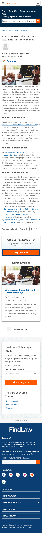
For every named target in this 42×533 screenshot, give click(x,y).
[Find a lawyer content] (38, 496)
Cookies (29, 527)
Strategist (24, 30)
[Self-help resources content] (38, 502)
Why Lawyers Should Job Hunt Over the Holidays (20, 291)
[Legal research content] (38, 509)
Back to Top (22, 421)
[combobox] (21, 373)
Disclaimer (20, 527)
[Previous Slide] (9, 329)
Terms (4, 527)
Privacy (11, 527)
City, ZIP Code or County (14, 369)
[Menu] (3, 3)
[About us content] (38, 489)
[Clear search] (35, 373)
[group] (21, 299)
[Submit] (38, 462)
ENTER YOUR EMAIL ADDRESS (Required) (16, 458)
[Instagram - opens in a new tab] (25, 475)
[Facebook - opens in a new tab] (4, 475)
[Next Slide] (33, 329)
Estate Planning (12, 401)
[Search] (38, 3)
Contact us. (22, 447)
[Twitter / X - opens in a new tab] (18, 475)
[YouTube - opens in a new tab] (11, 475)
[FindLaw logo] (12, 3)
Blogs (3, 30)
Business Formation (14, 404)
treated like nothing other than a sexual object (19, 125)
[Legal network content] (38, 516)
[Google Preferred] (4, 482)
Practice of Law (13, 30)
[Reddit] (32, 475)
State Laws (10, 408)
